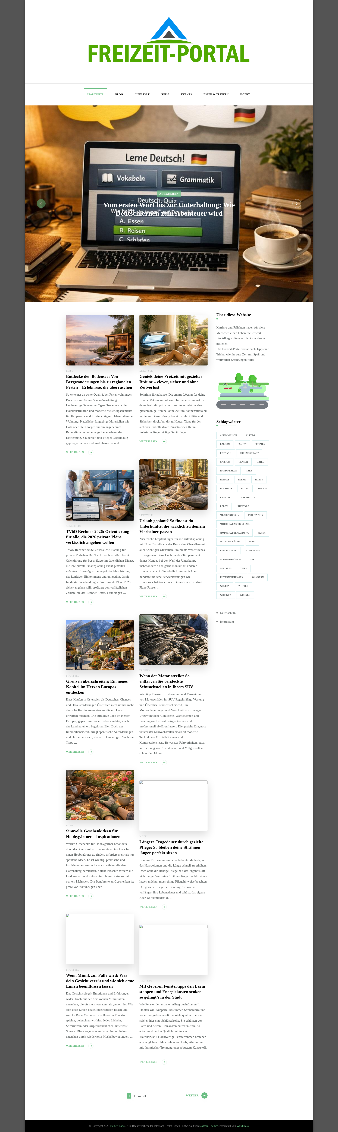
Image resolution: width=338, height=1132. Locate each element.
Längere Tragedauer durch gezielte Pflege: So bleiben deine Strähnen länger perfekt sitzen (171, 847)
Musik (261, 533)
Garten (225, 462)
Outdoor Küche (230, 541)
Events (186, 94)
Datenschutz (228, 613)
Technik (145, 670)
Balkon (225, 444)
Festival (225, 453)
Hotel (245, 488)
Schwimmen (253, 550)
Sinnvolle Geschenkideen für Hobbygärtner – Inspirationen (93, 834)
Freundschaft (249, 453)
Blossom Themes (208, 1125)
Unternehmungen (231, 577)
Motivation (255, 515)
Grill (260, 462)
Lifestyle (142, 94)
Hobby (245, 94)
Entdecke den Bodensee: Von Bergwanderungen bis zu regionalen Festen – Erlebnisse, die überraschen (99, 382)
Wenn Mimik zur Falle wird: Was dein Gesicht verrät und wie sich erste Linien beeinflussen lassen (100, 981)
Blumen (260, 444)
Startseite (95, 94)
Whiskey (225, 595)
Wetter (243, 586)
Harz (249, 471)
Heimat (224, 480)
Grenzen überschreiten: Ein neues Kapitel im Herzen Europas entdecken (97, 687)
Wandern (258, 577)
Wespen (225, 586)
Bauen (243, 444)
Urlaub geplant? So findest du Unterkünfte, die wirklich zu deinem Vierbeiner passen (172, 526)
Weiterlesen (75, 452)
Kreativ (225, 497)
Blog (119, 94)
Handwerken (228, 471)
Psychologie (228, 550)
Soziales (225, 568)
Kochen (263, 488)
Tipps (243, 568)
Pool (252, 541)
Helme (242, 480)
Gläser (243, 462)
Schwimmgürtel (231, 559)
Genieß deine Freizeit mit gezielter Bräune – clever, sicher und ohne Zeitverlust (170, 382)
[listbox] (169, 203)
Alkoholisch (228, 435)
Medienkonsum (229, 515)
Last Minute (247, 497)
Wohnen (245, 595)
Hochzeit (226, 488)
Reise (165, 94)
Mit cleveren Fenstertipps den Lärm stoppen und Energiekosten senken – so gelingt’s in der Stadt (172, 991)
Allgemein (169, 193)
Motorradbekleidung (234, 533)
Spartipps (145, 980)
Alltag (250, 435)
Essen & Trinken (216, 94)
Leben (224, 506)
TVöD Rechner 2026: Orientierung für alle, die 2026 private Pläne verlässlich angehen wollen (97, 537)
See (252, 559)
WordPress (243, 1125)
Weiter (192, 1095)
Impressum (227, 621)
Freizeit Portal (117, 1125)
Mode (143, 836)
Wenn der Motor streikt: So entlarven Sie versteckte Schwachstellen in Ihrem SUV (166, 681)
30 (145, 1095)
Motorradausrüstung (234, 524)
